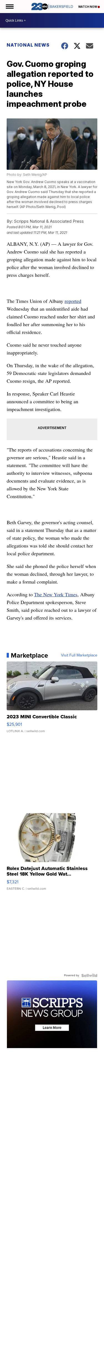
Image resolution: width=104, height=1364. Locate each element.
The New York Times (55, 594)
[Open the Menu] (9, 6)
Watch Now (88, 6)
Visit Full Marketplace (79, 655)
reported (73, 301)
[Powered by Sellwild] (89, 975)
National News (28, 45)
